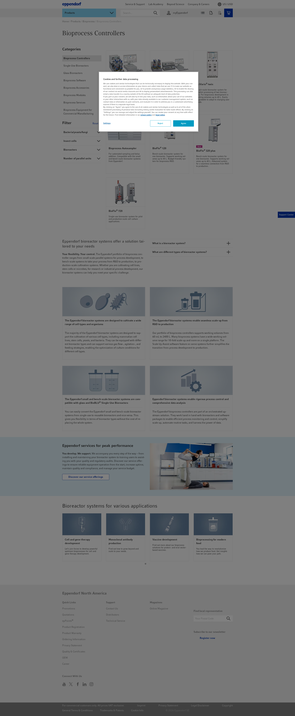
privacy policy (146, 115)
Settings (107, 123)
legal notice (160, 115)
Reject (160, 123)
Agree (183, 123)
